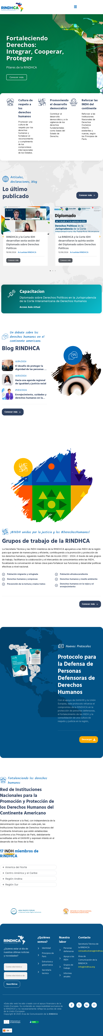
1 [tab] (50, 271)
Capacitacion (32, 292)
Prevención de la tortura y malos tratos (26, 584)
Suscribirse (11, 984)
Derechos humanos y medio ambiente (78, 579)
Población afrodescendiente (74, 574)
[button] (65, 7)
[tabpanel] (52, 237)
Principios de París (48, 955)
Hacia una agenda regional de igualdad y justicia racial (30, 382)
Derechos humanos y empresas (22, 579)
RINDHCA (53, 1014)
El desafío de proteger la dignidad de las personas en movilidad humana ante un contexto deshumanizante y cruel (31, 367)
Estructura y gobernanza (47, 963)
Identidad (46, 948)
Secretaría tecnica (46, 972)
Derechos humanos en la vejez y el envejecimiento (77, 585)
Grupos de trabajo (68, 966)
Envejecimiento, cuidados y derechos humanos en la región (30, 396)
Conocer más (85, 195)
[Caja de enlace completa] (52, 237)
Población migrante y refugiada (22, 574)
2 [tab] (53, 271)
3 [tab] (55, 271)
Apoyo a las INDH (69, 958)
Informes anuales (68, 975)
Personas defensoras (69, 950)
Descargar (87, 739)
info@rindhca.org (86, 967)
